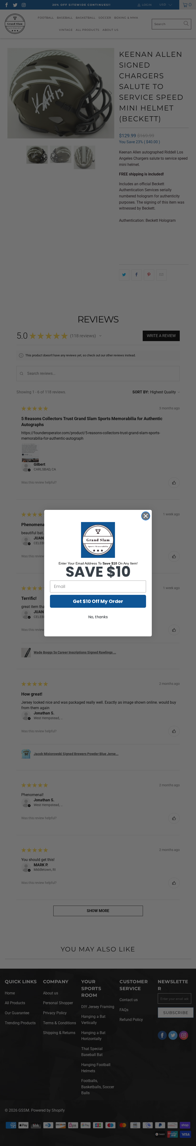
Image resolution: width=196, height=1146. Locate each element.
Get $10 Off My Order (98, 601)
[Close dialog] (146, 516)
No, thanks (98, 617)
